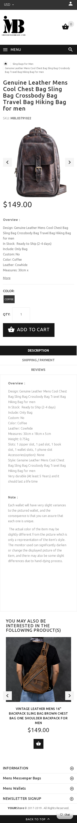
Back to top (36, 819)
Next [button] (69, 162)
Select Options (38, 744)
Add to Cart (33, 329)
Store (16, 808)
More (6, 278)
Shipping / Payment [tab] (38, 360)
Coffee (9, 299)
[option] (38, 162)
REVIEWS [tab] (38, 369)
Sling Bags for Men (23, 64)
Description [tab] (38, 350)
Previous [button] (7, 162)
